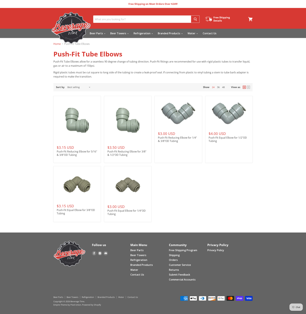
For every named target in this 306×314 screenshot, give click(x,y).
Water (192, 33)
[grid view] (244, 87)
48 (223, 87)
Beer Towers (118, 33)
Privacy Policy (215, 250)
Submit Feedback (179, 274)
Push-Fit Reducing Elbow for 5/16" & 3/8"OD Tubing (77, 153)
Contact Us (209, 33)
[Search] (195, 19)
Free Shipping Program (183, 250)
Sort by (60, 87)
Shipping (174, 255)
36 (218, 87)
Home (57, 43)
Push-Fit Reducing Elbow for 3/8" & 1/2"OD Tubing (126, 153)
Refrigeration (142, 33)
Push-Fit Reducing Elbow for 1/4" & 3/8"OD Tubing (177, 139)
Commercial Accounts (182, 279)
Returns (174, 270)
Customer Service (180, 265)
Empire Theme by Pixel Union (67, 304)
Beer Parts (97, 33)
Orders (173, 260)
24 (213, 87)
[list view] (248, 87)
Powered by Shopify (91, 304)
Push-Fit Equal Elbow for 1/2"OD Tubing (228, 139)
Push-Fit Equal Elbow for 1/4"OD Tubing (126, 212)
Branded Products (169, 33)
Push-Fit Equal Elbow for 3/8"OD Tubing (76, 211)
